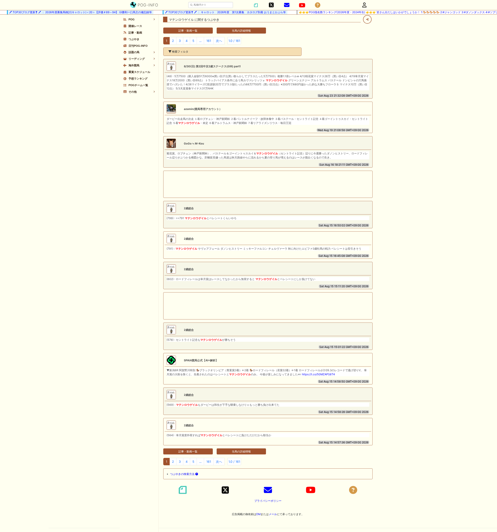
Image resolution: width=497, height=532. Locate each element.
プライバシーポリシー (268, 500)
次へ (219, 41)
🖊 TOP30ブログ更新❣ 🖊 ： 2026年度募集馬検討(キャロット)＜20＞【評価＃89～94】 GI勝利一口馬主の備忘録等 (74, 12)
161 (208, 41)
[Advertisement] (268, 184)
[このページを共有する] (367, 19)
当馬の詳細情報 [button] (241, 30)
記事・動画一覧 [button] (187, 30)
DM (258, 514)
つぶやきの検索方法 (182, 474)
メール (273, 514)
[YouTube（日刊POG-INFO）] (302, 5)
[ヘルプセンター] (317, 5)
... (200, 41)
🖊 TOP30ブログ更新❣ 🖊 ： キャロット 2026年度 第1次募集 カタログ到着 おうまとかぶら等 (218, 12)
